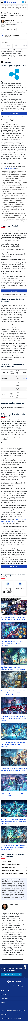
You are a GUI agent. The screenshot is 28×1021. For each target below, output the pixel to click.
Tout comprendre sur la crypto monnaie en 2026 (9, 7)
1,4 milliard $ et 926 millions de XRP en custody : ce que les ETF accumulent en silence (13, 693)
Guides (3, 1002)
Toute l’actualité (5, 991)
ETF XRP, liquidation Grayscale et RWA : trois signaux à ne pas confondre (12, 643)
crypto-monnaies (10, 168)
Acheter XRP (14, 113)
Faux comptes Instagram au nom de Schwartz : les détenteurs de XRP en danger (13, 718)
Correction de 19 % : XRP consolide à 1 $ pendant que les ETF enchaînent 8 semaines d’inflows (14, 847)
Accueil (2, 7)
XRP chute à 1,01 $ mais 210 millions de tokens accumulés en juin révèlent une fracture (13, 822)
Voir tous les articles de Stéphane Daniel (12, 959)
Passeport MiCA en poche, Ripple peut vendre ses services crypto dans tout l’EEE (14, 770)
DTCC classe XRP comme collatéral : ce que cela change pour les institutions (13, 744)
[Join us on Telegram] (23, 2)
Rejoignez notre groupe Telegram (11, 974)
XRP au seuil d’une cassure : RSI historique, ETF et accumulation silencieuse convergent (12, 796)
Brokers (3, 994)
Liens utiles (4, 998)
